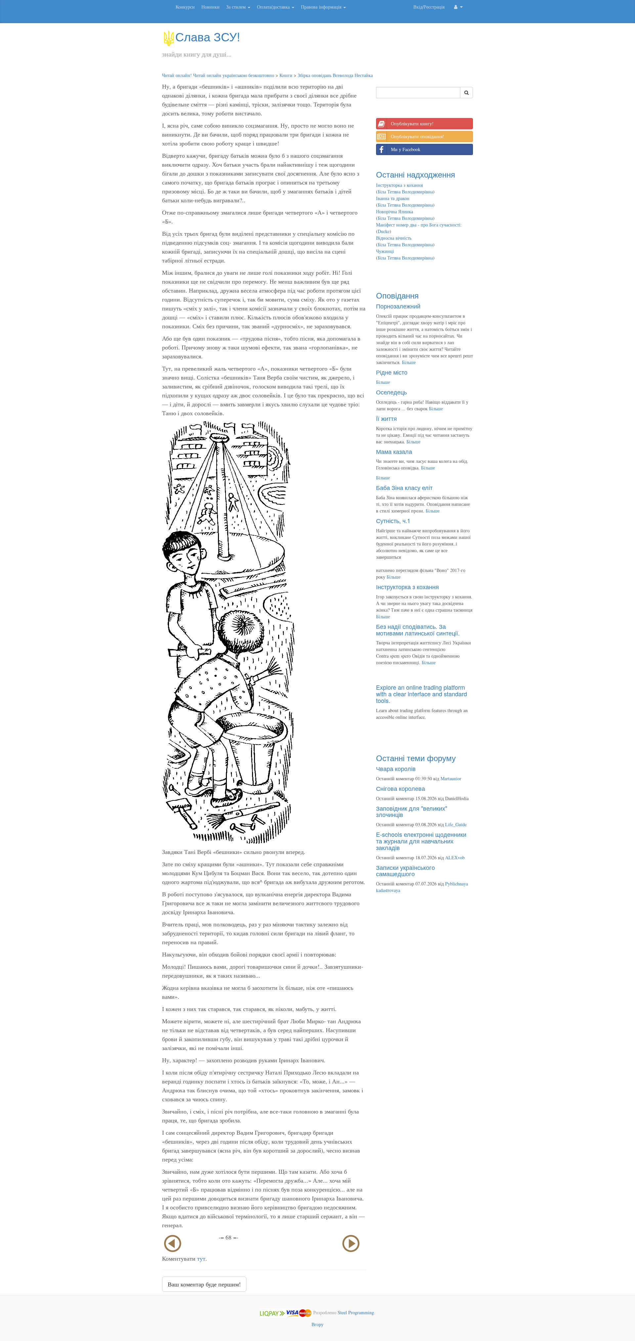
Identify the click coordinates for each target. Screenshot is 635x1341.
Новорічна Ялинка (394, 211)
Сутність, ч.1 (393, 520)
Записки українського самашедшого (405, 870)
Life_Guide (456, 824)
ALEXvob (455, 857)
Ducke (384, 231)
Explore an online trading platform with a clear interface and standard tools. (421, 694)
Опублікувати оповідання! (417, 136)
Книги (285, 75)
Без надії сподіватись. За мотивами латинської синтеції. (418, 629)
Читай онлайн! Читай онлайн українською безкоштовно (218, 75)
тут (201, 1258)
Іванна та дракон (392, 198)
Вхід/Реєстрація (428, 7)
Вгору (317, 1324)
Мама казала (394, 451)
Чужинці (385, 251)
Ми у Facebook (405, 149)
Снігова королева (400, 788)
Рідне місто (391, 372)
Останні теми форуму (416, 757)
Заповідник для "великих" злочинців (411, 811)
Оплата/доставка (274, 7)
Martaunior (451, 778)
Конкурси (185, 7)
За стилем (236, 7)
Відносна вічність (393, 238)
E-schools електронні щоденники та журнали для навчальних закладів (421, 841)
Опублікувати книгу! (412, 123)
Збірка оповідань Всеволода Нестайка (335, 75)
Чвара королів (396, 768)
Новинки (210, 7)
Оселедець (391, 391)
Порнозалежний (398, 306)
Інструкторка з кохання (399, 185)
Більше (409, 362)
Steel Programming (356, 1312)
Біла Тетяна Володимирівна (405, 191)
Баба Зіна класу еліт (404, 487)
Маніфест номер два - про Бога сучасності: (419, 225)
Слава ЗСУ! (207, 36)
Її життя (386, 418)
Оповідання (397, 295)
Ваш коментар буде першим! (204, 1284)
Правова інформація (322, 7)
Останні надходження (415, 174)
